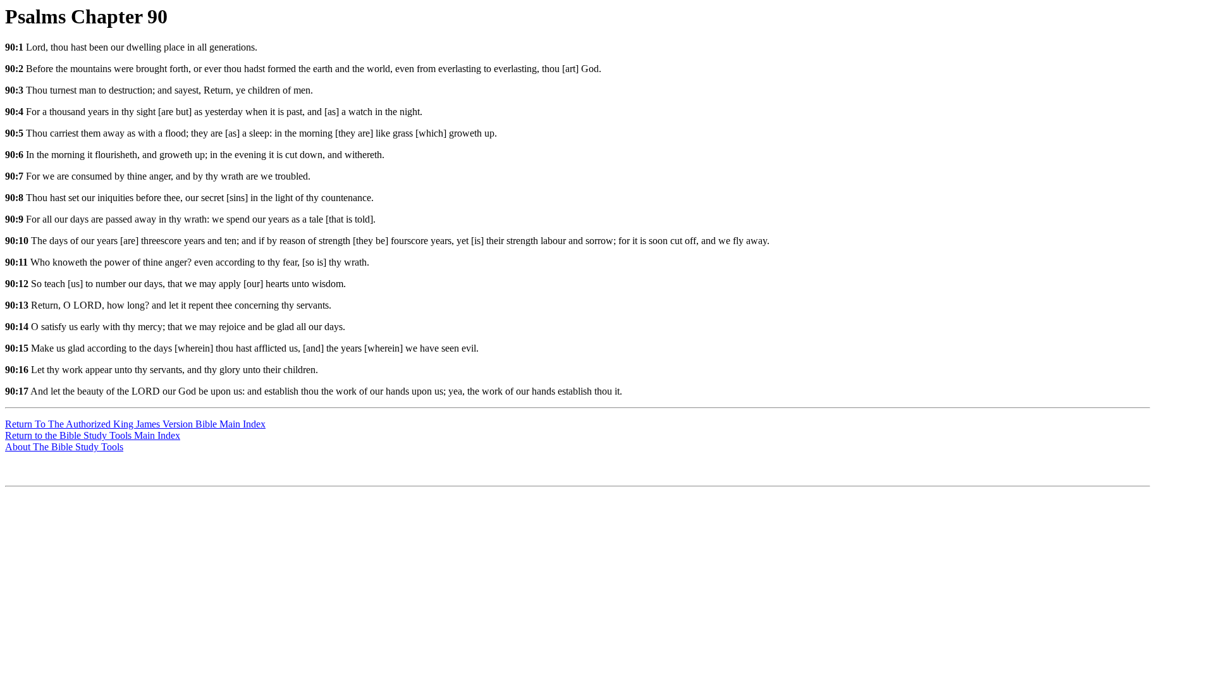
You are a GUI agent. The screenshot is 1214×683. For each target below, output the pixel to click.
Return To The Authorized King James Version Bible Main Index (135, 424)
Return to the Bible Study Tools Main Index (92, 435)
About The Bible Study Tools (64, 446)
